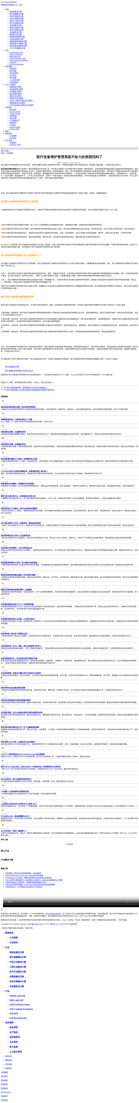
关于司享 (8, 140)
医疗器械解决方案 (16, 14)
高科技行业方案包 (16, 98)
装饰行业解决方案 (16, 27)
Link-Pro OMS (15, 112)
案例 (7, 131)
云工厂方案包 (10, 84)
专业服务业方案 (16, 32)
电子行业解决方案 (16, 23)
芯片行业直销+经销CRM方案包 (22, 105)
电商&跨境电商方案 (17, 36)
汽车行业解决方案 (16, 16)
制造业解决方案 (16, 11)
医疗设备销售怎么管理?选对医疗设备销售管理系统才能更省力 (31, 390)
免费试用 (4, 5)
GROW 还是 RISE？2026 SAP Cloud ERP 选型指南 (24, 875)
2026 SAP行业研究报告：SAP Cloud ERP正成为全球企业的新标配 (30, 884)
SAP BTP (13, 62)
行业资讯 (13, 138)
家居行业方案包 (16, 96)
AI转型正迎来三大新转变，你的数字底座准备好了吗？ (26, 882)
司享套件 (8, 107)
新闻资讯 (8, 133)
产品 (7, 50)
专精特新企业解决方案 (18, 46)
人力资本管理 (15, 80)
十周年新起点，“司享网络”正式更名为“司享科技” (24, 887)
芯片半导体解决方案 (17, 48)
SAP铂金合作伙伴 (54, 914)
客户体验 (13, 78)
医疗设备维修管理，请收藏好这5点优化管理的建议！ (27, 387)
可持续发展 (14, 82)
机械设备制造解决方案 (18, 41)
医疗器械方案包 (16, 94)
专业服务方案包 (16, 91)
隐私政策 (73, 924)
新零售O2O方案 (16, 34)
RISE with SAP (15, 56)
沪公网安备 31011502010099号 (58, 924)
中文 (20, 5)
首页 (2, 153)
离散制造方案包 (16, 87)
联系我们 (11, 5)
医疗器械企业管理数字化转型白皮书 (19, 371)
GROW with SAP (16, 54)
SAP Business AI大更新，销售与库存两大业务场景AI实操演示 (28, 878)
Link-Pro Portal (15, 127)
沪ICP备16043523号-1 (35, 924)
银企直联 (13, 110)
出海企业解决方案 (16, 39)
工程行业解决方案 (16, 18)
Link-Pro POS (14, 129)
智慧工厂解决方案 (16, 21)
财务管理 (13, 68)
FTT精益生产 (15, 120)
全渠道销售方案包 (16, 89)
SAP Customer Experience (19, 60)
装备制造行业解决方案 (18, 43)
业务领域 (8, 66)
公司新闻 (13, 136)
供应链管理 (14, 73)
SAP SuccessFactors (17, 64)
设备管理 (13, 123)
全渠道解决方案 (16, 25)
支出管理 (13, 75)
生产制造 (13, 71)
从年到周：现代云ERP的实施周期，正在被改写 (23, 873)
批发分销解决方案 (16, 30)
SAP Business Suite (16, 52)
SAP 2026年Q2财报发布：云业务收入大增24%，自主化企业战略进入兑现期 (34, 880)
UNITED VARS (15, 145)
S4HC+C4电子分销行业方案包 (21, 100)
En (17, 5)
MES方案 (13, 118)
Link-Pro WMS (15, 114)
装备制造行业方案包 (17, 103)
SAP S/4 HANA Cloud (18, 58)
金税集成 (13, 116)
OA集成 (13, 125)
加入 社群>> (5, 151)
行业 (7, 9)
